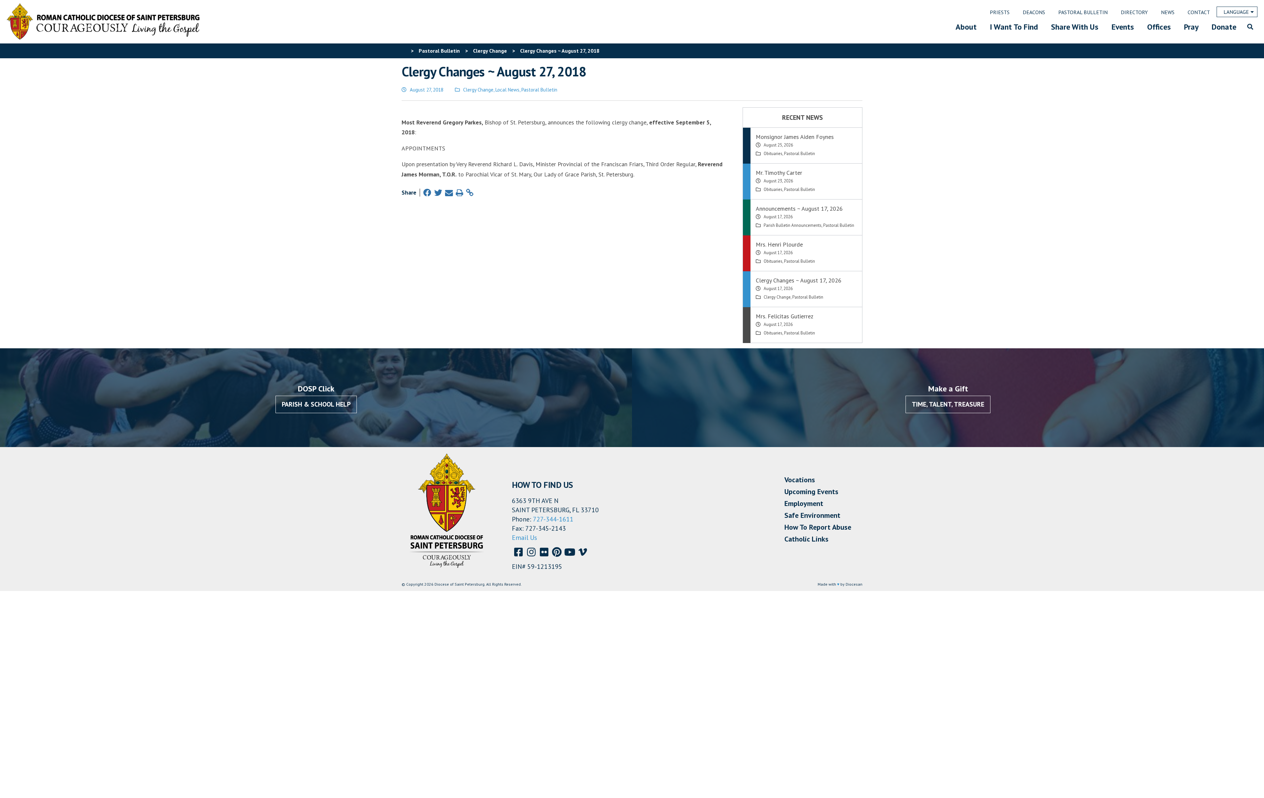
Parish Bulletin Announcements (793, 225)
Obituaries (773, 153)
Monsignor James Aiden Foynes (795, 137)
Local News (507, 90)
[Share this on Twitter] (438, 193)
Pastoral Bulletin (539, 90)
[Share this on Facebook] (427, 193)
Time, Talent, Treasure (948, 404)
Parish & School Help (316, 404)
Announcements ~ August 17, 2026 (799, 208)
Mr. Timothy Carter (779, 172)
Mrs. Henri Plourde (779, 244)
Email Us (524, 537)
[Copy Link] (469, 193)
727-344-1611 (553, 519)
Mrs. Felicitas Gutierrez (784, 316)
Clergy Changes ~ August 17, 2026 (798, 280)
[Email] (449, 193)
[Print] (459, 193)
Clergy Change (478, 90)
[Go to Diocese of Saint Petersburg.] (404, 50)
